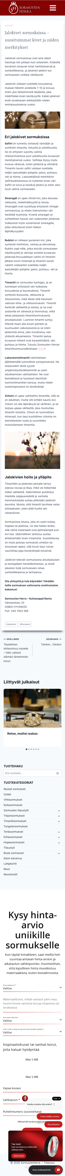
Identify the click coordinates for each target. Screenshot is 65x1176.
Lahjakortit (10, 863)
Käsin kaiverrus (13, 858)
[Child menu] (58, 810)
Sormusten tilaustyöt (16, 810)
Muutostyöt (10, 874)
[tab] (26, 749)
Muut (7, 869)
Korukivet (25, 624)
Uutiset (9, 25)
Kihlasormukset (13, 837)
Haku (58, 773)
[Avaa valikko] (53, 7)
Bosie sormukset (14, 853)
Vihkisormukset (13, 799)
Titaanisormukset (14, 815)
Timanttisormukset (15, 821)
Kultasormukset (13, 805)
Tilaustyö (9, 847)
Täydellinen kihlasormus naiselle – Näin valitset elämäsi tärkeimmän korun (16, 650)
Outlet (7, 794)
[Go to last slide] (8, 717)
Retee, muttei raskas (22, 733)
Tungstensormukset (16, 826)
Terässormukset (13, 831)
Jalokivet (11, 624)
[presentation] (32, 708)
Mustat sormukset (15, 789)
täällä (41, 348)
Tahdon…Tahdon (51, 642)
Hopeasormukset (14, 842)
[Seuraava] (56, 717)
